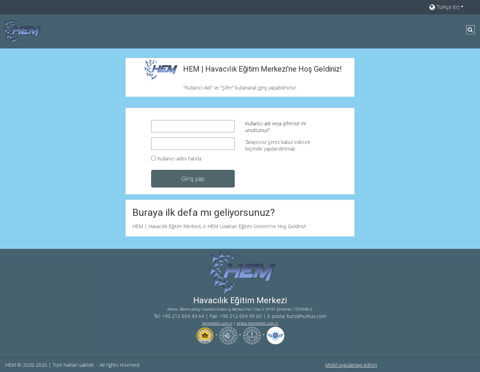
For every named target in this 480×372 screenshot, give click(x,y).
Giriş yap (193, 178)
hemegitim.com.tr (217, 323)
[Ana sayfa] (21, 30)
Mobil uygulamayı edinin (351, 364)
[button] (451, 6)
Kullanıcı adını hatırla (179, 158)
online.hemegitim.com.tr (257, 323)
